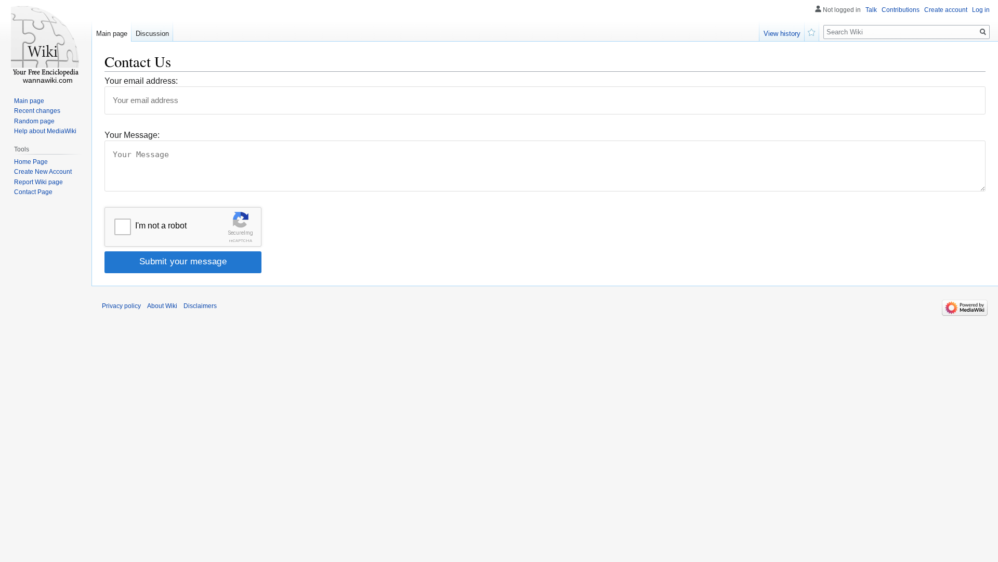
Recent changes (37, 110)
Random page (34, 121)
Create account (945, 10)
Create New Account (43, 171)
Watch (812, 31)
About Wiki (162, 306)
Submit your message (183, 261)
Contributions (901, 10)
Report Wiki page (38, 182)
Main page (111, 33)
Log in (981, 10)
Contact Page (33, 192)
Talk (871, 10)
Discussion (152, 33)
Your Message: (132, 135)
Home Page (31, 161)
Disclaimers (200, 306)
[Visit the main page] (45, 41)
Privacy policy (121, 306)
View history (782, 33)
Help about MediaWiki (45, 131)
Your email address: (141, 80)
